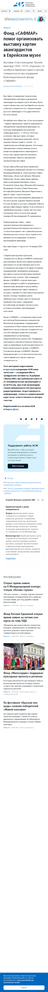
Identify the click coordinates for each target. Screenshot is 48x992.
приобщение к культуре (12, 485)
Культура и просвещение (12, 86)
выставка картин (14, 482)
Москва (10, 478)
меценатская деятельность (31, 482)
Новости (6, 28)
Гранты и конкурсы (27, 605)
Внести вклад (18, 466)
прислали (10, 369)
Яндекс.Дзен (11, 409)
